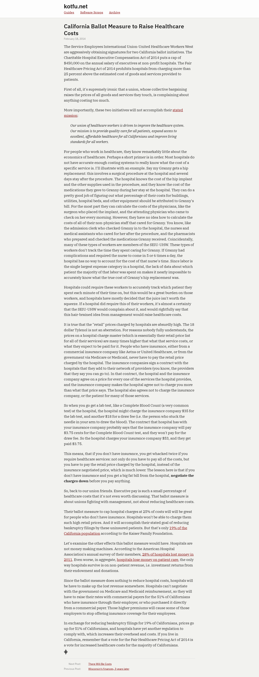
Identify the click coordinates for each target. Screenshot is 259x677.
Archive (114, 12)
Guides (69, 12)
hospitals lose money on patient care (147, 559)
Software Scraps (91, 12)
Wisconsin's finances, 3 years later (108, 669)
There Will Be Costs (100, 664)
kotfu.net (76, 6)
